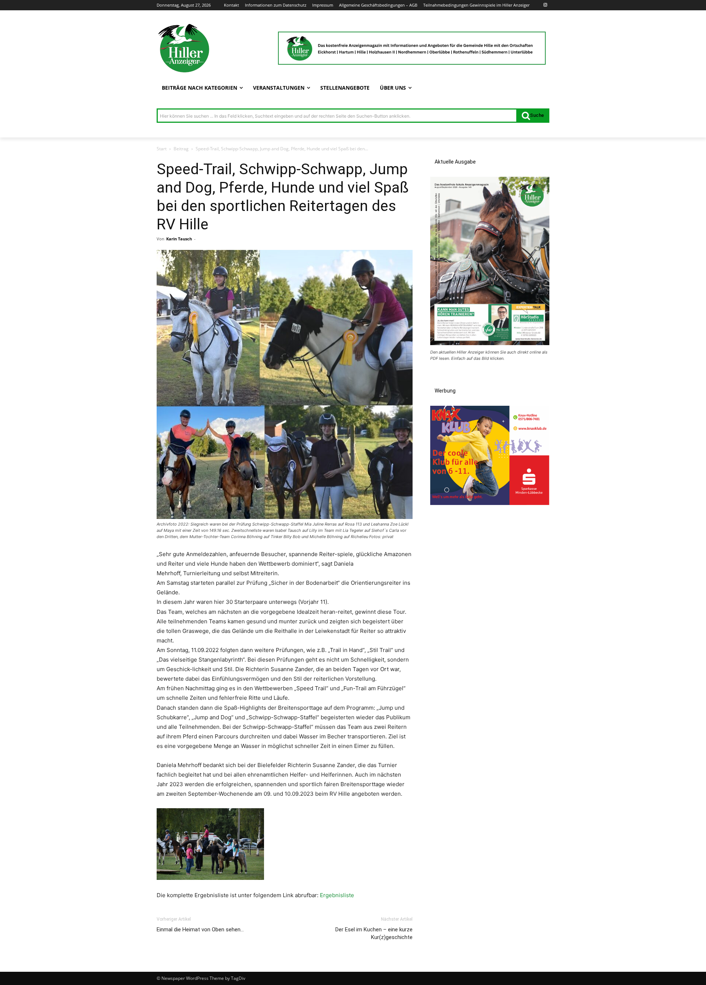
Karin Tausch (179, 238)
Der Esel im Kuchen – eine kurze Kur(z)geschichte (374, 933)
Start (162, 149)
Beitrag (181, 149)
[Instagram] (545, 5)
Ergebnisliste (337, 895)
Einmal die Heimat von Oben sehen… (200, 929)
